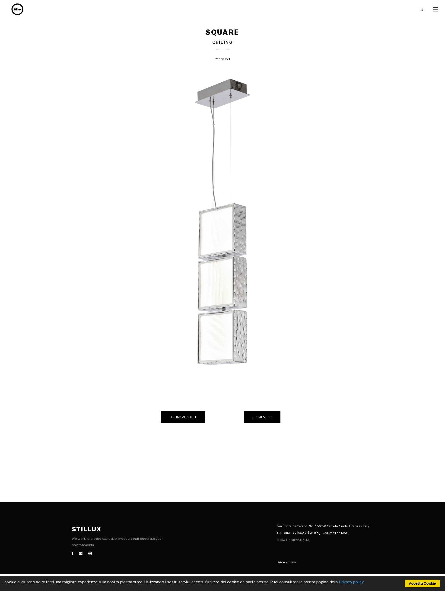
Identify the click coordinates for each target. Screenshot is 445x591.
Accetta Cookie (422, 583)
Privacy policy (286, 562)
